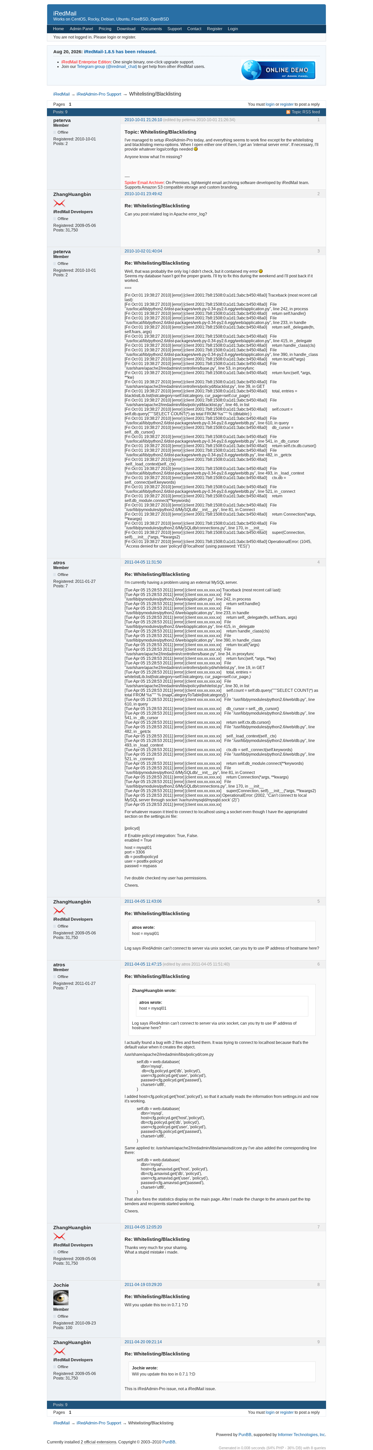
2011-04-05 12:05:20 (143, 1227)
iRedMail (64, 13)
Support (174, 29)
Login (233, 29)
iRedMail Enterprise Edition (86, 62)
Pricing (105, 29)
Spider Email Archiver (144, 182)
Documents (151, 29)
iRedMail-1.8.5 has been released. (120, 51)
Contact (194, 29)
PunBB (245, 1435)
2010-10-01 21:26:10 (143, 120)
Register (214, 29)
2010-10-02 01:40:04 (143, 251)
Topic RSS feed (306, 112)
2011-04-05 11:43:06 (143, 901)
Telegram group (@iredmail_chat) (107, 66)
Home (58, 29)
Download (126, 29)
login (270, 104)
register (287, 104)
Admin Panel (81, 29)
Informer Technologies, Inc (301, 1435)
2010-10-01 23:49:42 (143, 194)
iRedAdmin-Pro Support (99, 94)
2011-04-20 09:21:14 (143, 1342)
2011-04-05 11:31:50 (143, 562)
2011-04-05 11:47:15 (143, 964)
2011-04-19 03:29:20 (143, 1284)
